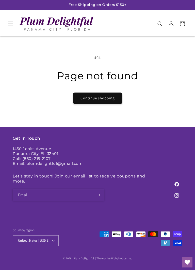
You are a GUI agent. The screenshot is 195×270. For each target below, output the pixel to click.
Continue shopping (97, 98)
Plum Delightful (84, 258)
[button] (10, 23)
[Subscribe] (98, 195)
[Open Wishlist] (187, 262)
